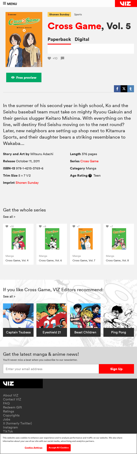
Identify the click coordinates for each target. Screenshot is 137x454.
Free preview (26, 77)
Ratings (8, 411)
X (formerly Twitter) (17, 423)
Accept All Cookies (59, 447)
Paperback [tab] (59, 39)
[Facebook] (117, 88)
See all (9, 217)
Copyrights (11, 415)
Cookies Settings (33, 447)
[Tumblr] (130, 88)
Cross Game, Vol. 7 (84, 260)
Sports (78, 14)
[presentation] (18, 239)
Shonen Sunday (59, 14)
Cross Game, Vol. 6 (50, 260)
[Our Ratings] (90, 175)
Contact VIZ (12, 399)
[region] (68, 443)
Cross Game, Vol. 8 (117, 260)
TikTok (8, 431)
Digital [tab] (82, 39)
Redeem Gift (12, 407)
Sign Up (116, 369)
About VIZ (10, 395)
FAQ (6, 403)
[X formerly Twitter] (124, 88)
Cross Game (74, 26)
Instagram (10, 427)
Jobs (6, 419)
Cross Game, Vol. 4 (17, 260)
